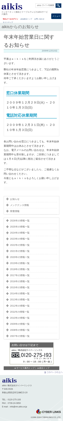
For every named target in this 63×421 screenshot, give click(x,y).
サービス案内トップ (25, 368)
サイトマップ (8, 22)
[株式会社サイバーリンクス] (48, 414)
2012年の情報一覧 (20, 306)
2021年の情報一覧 (20, 251)
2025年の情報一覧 (20, 226)
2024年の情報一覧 (20, 233)
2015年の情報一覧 (20, 287)
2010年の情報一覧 (20, 318)
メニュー (56, 16)
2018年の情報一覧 (20, 269)
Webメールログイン (10, 19)
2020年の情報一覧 (20, 257)
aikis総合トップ (26, 19)
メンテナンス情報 (19, 205)
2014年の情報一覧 (20, 293)
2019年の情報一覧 (20, 263)
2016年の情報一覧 (20, 281)
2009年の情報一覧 (20, 324)
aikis (11, 6)
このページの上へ (53, 372)
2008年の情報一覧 (20, 330)
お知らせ (14, 199)
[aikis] (9, 382)
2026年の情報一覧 (20, 220)
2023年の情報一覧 (20, 239)
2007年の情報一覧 (20, 336)
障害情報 (14, 211)
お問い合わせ (39, 19)
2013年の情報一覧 (20, 299)
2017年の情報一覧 (20, 275)
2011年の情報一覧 (19, 312)
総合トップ (44, 368)
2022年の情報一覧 (20, 245)
